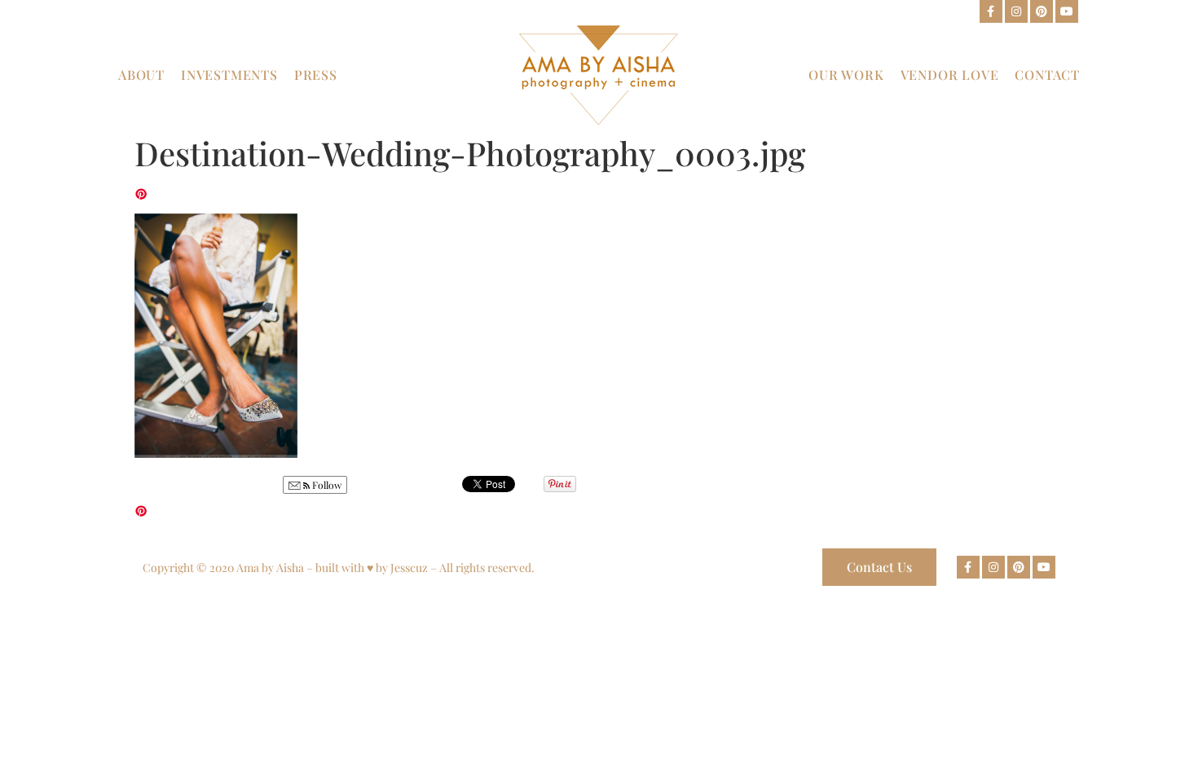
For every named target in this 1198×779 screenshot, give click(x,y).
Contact (1047, 74)
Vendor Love (950, 74)
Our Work (845, 74)
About (141, 74)
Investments (229, 74)
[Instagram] (1016, 11)
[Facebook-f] (991, 11)
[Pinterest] (1041, 11)
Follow (325, 484)
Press (315, 74)
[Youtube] (1066, 11)
